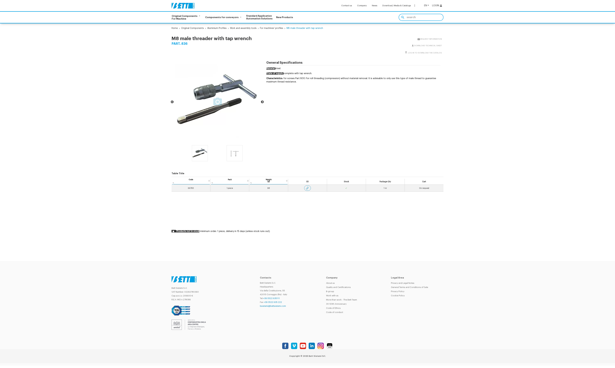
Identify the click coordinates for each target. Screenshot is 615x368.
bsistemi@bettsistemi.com (273, 304)
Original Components (192, 28)
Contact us (346, 5)
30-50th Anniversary (336, 302)
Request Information (431, 39)
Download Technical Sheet (428, 46)
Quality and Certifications (338, 286)
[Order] (209, 179)
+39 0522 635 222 (273, 301)
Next (262, 101)
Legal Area (397, 276)
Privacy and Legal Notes (402, 281)
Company (362, 5)
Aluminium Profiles (217, 28)
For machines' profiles (271, 28)
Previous (172, 101)
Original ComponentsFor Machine (184, 17)
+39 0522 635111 (271, 297)
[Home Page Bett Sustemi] (183, 6)
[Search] (402, 17)
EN (425, 5)
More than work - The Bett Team (341, 298)
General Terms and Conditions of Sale (409, 286)
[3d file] (307, 186)
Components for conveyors (222, 17)
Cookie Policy (398, 294)
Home (175, 28)
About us (330, 281)
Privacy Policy (397, 290)
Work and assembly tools (243, 28)
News (374, 5)
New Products (284, 17)
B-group (330, 290)
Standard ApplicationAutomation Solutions (259, 17)
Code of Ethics (333, 306)
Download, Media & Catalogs (396, 5)
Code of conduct (334, 311)
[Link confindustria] (189, 323)
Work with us (332, 294)
